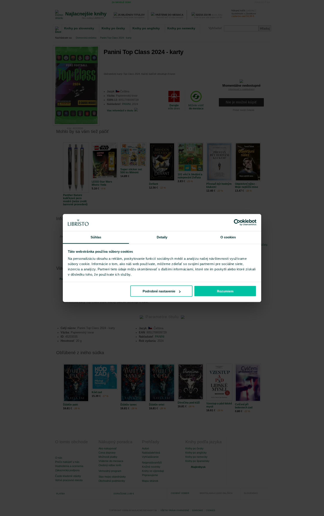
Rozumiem (225, 291)
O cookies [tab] (228, 237)
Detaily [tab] (162, 237)
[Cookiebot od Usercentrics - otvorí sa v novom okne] (237, 222)
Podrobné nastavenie (159, 291)
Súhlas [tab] (96, 237)
